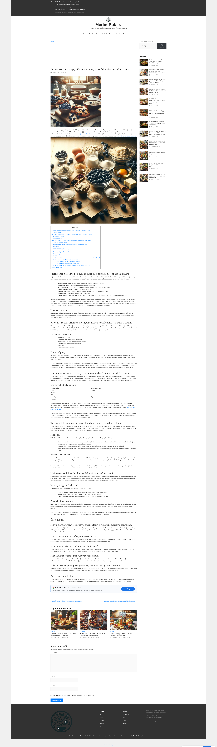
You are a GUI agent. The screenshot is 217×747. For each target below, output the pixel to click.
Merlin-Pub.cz (108, 24)
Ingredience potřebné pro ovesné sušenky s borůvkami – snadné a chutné (70, 230)
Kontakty (131, 34)
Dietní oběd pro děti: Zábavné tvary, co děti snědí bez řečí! (157, 152)
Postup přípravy (57, 238)
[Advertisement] (94, 55)
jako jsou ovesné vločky (84, 134)
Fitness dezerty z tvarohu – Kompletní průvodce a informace (69, 7)
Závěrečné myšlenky (56, 267)
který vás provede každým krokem (126, 136)
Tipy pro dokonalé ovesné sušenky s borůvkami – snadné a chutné (69, 244)
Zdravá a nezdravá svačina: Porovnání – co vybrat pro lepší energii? (123, 634)
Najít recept (162, 46)
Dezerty (91, 34)
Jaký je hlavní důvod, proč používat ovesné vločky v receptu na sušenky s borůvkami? (76, 257)
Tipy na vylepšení (58, 232)
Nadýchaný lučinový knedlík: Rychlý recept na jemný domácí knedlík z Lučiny (157, 90)
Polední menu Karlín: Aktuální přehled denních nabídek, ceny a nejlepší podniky (157, 81)
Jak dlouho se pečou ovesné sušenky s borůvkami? (67, 261)
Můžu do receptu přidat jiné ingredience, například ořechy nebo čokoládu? (73, 265)
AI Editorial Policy (108, 745)
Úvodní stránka (126, 715)
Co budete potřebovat (59, 236)
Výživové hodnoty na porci (60, 242)
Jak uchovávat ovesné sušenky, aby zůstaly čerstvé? (67, 263)
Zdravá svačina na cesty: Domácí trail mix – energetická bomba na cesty (93, 634)
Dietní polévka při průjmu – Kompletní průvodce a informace (70, 9)
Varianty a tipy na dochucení (61, 252)
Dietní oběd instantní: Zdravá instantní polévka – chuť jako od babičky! (157, 176)
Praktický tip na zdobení (59, 254)
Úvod (84, 34)
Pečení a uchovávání (58, 248)
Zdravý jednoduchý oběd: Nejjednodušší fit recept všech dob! (157, 165)
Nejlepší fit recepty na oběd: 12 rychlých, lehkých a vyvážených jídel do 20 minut (157, 71)
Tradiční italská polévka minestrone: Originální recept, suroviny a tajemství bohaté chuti (157, 101)
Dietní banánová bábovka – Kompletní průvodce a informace (69, 12)
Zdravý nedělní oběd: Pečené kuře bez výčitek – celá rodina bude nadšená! (157, 142)
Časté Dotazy (54, 255)
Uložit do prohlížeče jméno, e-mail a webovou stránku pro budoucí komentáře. (73, 695)
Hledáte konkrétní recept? (146, 41)
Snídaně (104, 34)
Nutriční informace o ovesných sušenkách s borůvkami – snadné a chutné (71, 240)
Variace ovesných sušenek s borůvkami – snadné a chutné (66, 250)
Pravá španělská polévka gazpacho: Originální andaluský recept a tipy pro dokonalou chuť (157, 112)
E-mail (53, 686)
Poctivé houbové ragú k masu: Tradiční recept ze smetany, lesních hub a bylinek (157, 61)
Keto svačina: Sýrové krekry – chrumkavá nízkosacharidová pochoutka (64, 634)
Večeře (118, 34)
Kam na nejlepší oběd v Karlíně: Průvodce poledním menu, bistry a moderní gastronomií (157, 133)
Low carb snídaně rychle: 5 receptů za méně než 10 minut (120, 601)
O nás (124, 34)
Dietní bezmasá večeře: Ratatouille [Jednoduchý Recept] (66, 601)
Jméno (53, 676)
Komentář (54, 652)
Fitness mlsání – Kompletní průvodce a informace (67, 4)
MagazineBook (136, 735)
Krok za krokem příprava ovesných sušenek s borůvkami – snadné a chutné (71, 234)
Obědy (98, 34)
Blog (124, 717)
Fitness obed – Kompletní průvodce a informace (74, 2)
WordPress (80, 735)
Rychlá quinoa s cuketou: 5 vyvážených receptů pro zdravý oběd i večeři (157, 123)
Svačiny (111, 34)
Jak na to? (56, 246)
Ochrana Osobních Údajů (152, 722)
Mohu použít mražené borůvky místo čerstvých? (66, 259)
